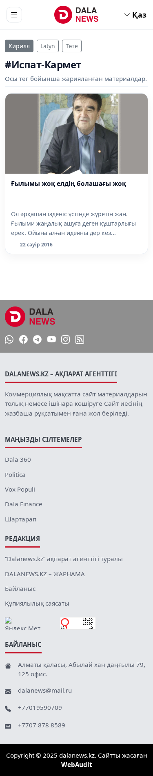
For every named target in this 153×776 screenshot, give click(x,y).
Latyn (47, 46)
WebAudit (76, 764)
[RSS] (79, 339)
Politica (15, 474)
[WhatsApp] (9, 339)
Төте (72, 46)
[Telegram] (37, 339)
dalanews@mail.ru (45, 690)
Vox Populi (20, 489)
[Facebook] (23, 339)
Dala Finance (23, 504)
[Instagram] (65, 339)
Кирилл (19, 46)
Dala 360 (18, 459)
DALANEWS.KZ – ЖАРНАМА (45, 574)
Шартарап (20, 519)
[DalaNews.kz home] (76, 15)
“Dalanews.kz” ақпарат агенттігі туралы (64, 559)
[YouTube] (51, 339)
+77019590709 (40, 707)
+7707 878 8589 (41, 725)
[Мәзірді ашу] (14, 14)
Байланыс (20, 588)
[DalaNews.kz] (30, 316)
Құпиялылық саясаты (37, 603)
